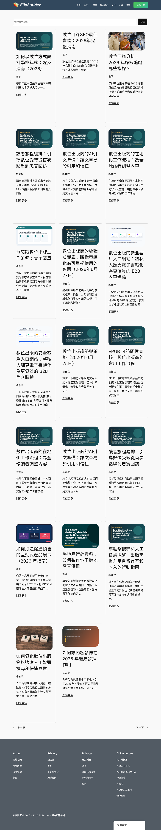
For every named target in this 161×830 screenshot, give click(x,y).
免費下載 (141, 5)
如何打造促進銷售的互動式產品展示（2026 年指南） (33, 555)
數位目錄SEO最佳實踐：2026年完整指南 (80, 40)
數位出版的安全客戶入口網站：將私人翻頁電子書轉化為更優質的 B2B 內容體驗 (126, 265)
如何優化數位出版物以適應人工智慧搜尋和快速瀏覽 (33, 662)
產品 (86, 5)
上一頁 (19, 727)
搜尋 (142, 21)
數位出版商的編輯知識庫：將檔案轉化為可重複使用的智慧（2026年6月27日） (80, 263)
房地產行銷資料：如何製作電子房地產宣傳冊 (80, 560)
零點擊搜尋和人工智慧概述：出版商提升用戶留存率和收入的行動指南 (126, 558)
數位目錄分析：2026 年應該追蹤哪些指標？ (125, 62)
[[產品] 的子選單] (89, 5)
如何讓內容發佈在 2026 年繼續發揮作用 (80, 658)
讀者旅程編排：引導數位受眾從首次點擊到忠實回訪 (33, 160)
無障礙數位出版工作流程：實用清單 (33, 255)
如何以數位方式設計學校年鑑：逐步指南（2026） (33, 62)
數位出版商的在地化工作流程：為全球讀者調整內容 (126, 160)
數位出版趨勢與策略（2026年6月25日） (80, 357)
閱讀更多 (21, 95)
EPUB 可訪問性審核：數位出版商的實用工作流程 (126, 357)
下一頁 (142, 727)
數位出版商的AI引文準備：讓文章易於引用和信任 (80, 160)
